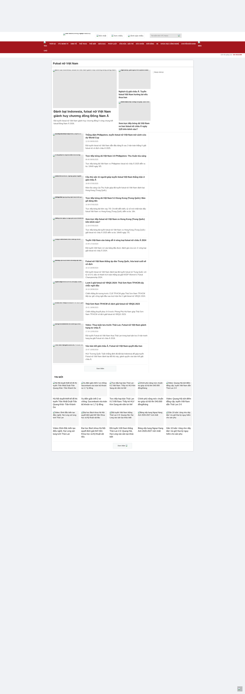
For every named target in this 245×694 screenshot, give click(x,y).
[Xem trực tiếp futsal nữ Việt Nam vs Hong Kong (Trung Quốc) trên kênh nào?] (68, 227)
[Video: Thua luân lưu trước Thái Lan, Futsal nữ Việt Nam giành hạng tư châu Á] (68, 333)
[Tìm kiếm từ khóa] (180, 35)
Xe (157, 44)
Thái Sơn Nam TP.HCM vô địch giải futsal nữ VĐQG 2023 (112, 304)
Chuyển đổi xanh (188, 44)
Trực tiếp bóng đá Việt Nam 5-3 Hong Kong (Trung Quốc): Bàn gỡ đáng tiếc (115, 199)
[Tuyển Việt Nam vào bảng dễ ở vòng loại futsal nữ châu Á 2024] (68, 248)
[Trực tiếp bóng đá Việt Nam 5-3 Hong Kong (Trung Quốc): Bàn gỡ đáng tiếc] (68, 206)
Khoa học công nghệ (170, 44)
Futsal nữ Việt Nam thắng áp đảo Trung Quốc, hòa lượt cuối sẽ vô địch (115, 262)
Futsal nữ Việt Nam (65, 63)
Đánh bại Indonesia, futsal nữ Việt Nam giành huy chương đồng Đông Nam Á (82, 114)
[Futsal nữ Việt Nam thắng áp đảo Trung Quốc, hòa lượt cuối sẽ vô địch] (68, 269)
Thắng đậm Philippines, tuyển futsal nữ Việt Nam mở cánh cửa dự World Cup (115, 136)
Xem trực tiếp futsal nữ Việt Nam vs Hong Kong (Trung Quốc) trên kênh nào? (115, 220)
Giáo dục (102, 44)
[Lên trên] (239, 688)
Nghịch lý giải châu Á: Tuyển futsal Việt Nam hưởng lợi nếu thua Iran (133, 94)
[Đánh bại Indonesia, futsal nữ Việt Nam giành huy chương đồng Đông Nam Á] (85, 89)
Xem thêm (100, 368)
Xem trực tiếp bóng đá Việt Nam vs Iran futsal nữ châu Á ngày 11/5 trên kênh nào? (134, 126)
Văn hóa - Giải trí (126, 44)
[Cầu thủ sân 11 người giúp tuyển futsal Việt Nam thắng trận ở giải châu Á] (68, 185)
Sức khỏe (140, 44)
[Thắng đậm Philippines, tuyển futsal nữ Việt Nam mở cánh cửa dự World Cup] (68, 143)
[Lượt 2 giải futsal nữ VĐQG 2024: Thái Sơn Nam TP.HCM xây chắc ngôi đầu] (68, 290)
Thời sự (52, 44)
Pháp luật (112, 44)
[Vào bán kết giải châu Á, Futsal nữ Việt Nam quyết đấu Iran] (68, 354)
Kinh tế (74, 44)
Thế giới (92, 44)
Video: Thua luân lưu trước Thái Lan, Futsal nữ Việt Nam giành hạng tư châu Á (115, 326)
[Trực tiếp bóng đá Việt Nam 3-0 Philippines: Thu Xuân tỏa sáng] (68, 164)
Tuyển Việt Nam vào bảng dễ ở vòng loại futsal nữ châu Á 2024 (115, 240)
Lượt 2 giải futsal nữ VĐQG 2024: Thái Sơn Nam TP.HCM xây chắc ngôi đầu (114, 284)
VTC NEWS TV (63, 44)
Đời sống (150, 44)
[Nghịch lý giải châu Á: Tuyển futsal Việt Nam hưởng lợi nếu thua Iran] (135, 79)
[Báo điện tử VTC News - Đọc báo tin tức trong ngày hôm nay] (77, 36)
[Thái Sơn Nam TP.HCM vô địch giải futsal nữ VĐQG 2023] (68, 312)
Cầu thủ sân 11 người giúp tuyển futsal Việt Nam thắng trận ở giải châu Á (115, 178)
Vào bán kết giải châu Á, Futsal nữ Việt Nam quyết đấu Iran (113, 346)
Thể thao (83, 44)
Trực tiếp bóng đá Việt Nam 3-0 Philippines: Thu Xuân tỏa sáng (115, 156)
